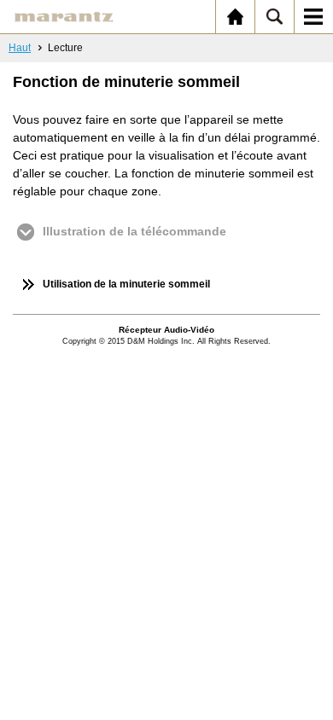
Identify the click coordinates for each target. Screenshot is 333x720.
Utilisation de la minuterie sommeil (126, 284)
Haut (20, 48)
